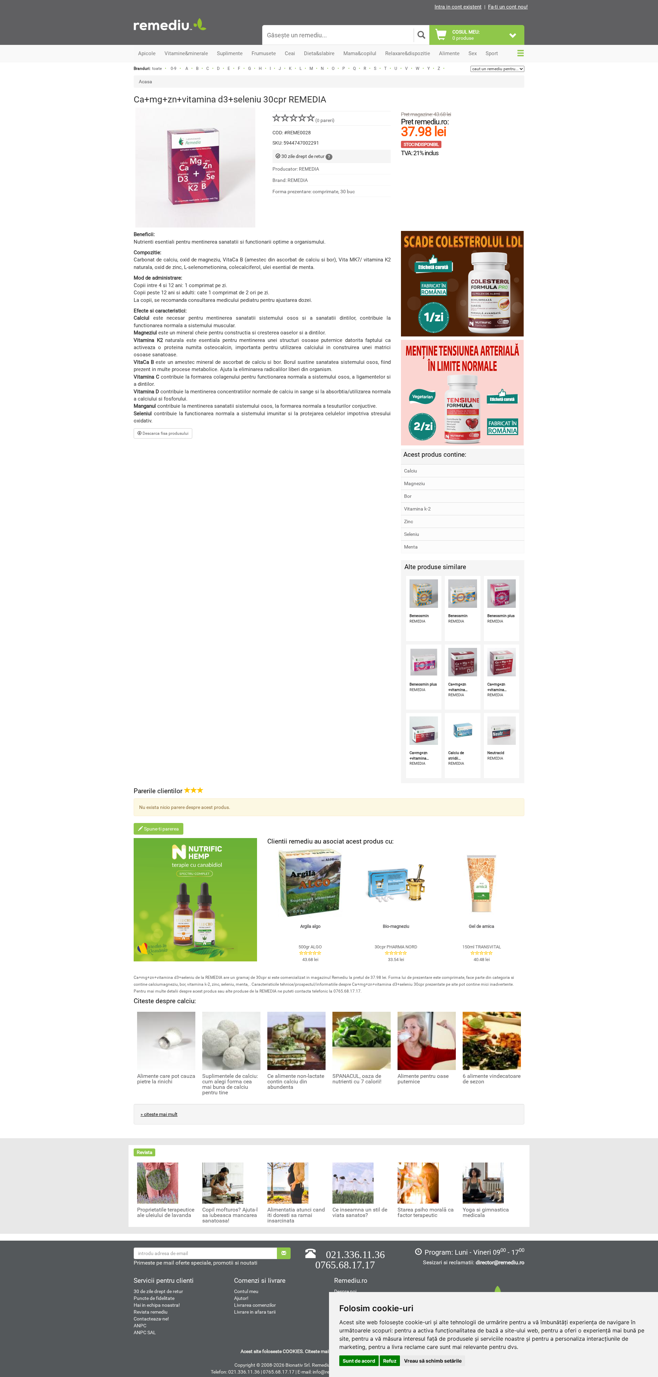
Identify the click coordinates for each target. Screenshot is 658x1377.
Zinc (408, 521)
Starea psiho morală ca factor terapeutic (426, 1212)
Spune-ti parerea (161, 829)
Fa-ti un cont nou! (508, 7)
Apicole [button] (147, 53)
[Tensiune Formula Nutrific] (462, 392)
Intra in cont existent (458, 7)
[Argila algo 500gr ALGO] (310, 883)
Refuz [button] (390, 1361)
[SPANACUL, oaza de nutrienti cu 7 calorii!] (361, 1040)
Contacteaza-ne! (151, 1318)
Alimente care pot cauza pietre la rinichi (166, 1078)
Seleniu (411, 534)
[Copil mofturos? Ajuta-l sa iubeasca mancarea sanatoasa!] (222, 1182)
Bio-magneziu (396, 926)
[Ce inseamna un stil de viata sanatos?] (353, 1182)
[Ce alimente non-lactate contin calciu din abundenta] (296, 1040)
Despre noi (345, 1291)
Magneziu (414, 483)
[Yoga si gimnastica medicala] (483, 1182)
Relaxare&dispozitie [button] (407, 53)
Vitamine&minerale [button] (186, 53)
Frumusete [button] (264, 53)
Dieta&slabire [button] (319, 53)
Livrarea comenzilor (255, 1305)
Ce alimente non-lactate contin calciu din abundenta (295, 1081)
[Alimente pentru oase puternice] (427, 1040)
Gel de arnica (481, 926)
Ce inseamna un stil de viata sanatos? (359, 1212)
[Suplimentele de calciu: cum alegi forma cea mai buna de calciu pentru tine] (231, 1040)
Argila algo (310, 926)
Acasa (145, 81)
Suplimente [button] (230, 53)
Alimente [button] (449, 53)
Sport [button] (492, 53)
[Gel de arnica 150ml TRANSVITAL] (481, 883)
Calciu (410, 471)
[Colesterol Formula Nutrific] (462, 283)
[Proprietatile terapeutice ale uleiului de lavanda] (157, 1182)
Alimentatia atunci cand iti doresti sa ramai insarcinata (296, 1215)
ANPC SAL (145, 1332)
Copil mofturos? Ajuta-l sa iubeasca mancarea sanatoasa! (230, 1215)
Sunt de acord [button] (359, 1361)
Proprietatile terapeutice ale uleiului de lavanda (165, 1212)
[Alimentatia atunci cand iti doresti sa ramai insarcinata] (287, 1182)
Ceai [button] (290, 53)
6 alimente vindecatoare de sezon (492, 1078)
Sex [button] (472, 53)
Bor (408, 496)
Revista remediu (151, 1312)
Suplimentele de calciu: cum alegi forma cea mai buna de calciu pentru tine (230, 1084)
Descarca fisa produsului (165, 433)
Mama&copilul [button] (359, 53)
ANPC (140, 1325)
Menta (411, 547)
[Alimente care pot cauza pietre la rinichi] (166, 1040)
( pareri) (324, 120)
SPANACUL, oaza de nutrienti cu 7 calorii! (356, 1078)
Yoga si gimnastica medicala (486, 1212)
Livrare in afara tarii (255, 1312)
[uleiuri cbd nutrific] (195, 899)
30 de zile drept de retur (158, 1291)
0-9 (173, 68)
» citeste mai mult (159, 1114)
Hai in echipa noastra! (157, 1305)
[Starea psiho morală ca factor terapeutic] (418, 1182)
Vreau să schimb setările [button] (433, 1361)
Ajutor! (241, 1298)
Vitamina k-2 (417, 509)
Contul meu (246, 1291)
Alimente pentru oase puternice (423, 1078)
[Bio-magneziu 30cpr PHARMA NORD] (396, 883)
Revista (145, 1152)
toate (157, 68)
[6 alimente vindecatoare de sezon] (492, 1040)
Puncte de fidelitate (154, 1298)
